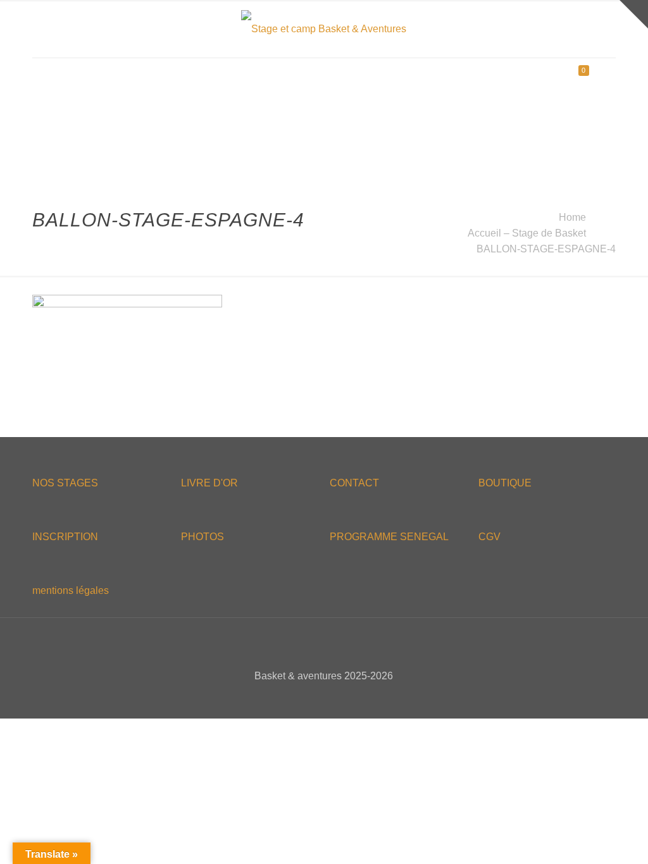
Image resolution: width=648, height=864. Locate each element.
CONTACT (354, 483)
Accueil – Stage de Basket (527, 233)
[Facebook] (298, 698)
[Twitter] (315, 698)
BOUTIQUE (505, 483)
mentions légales (70, 590)
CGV (489, 536)
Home (572, 217)
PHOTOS (202, 536)
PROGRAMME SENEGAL (389, 536)
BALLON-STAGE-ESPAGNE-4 (546, 249)
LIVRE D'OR (209, 483)
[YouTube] (332, 698)
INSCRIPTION (65, 536)
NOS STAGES (65, 483)
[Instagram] (349, 698)
